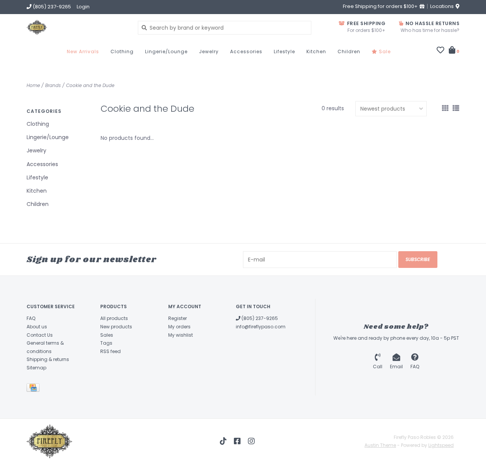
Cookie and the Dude (90, 85)
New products (116, 326)
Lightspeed (441, 445)
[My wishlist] (440, 51)
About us (37, 326)
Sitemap (36, 367)
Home (33, 85)
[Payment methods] (34, 389)
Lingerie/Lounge (166, 51)
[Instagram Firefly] (251, 441)
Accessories (246, 51)
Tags (106, 343)
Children (349, 51)
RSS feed (110, 351)
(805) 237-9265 (259, 318)
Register (177, 318)
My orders (179, 326)
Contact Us (40, 335)
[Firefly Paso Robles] (76, 27)
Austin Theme (380, 445)
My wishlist (180, 335)
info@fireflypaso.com (261, 326)
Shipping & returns (48, 359)
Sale (384, 51)
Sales (106, 335)
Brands (53, 85)
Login (83, 6)
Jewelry (209, 51)
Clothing (122, 51)
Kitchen (316, 51)
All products (114, 318)
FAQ (31, 318)
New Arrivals (83, 51)
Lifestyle (284, 51)
